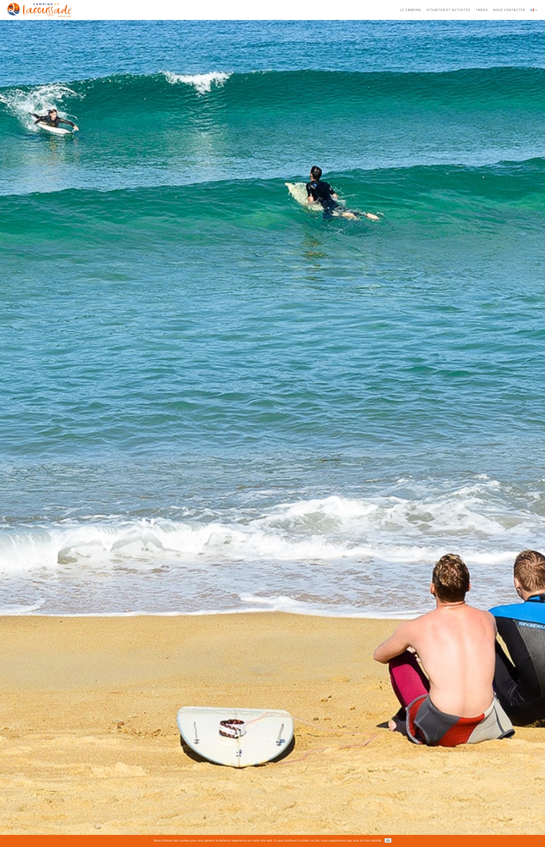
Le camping (410, 10)
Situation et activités (448, 10)
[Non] (540, 841)
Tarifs (482, 10)
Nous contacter (509, 10)
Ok (388, 840)
